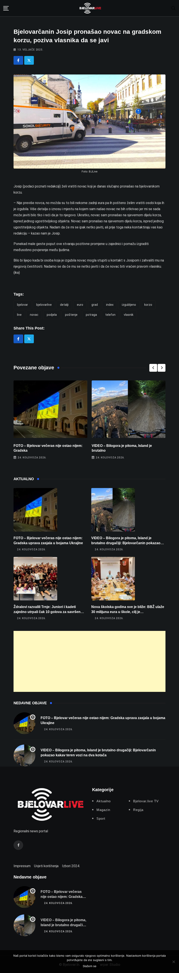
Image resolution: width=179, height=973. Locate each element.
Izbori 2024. (71, 866)
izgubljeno (129, 304)
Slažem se (89, 966)
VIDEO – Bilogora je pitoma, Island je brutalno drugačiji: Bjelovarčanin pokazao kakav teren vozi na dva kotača (125, 543)
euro (80, 304)
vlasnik (128, 314)
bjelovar (22, 304)
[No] (173, 961)
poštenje (71, 314)
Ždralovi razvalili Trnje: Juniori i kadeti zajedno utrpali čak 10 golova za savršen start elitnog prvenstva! (47, 611)
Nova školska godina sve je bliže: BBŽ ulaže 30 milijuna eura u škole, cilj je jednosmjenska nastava (127, 611)
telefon (110, 314)
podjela (52, 314)
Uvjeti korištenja (46, 866)
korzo (148, 304)
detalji (64, 304)
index (110, 304)
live (19, 314)
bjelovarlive (44, 304)
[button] (153, 368)
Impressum (22, 866)
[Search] (173, 8)
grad (94, 304)
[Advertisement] (89, 661)
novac (34, 314)
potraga (91, 314)
